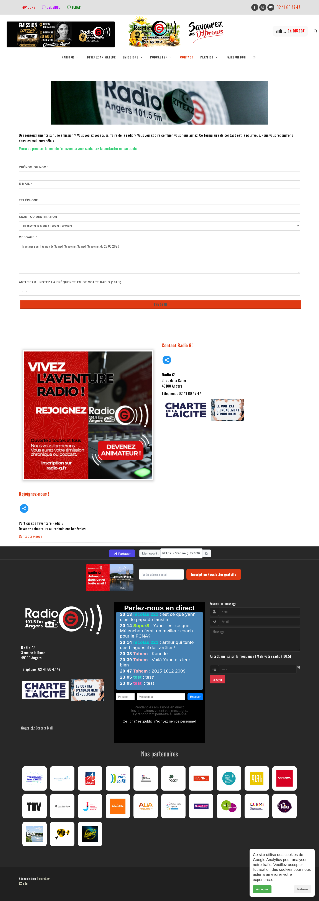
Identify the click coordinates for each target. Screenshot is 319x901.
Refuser (302, 889)
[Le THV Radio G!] (34, 806)
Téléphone (28, 200)
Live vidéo (53, 7)
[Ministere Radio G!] (145, 778)
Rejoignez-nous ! (34, 493)
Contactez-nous (30, 536)
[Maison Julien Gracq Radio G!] (62, 806)
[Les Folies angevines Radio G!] (284, 806)
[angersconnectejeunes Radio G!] (90, 806)
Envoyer (217, 679)
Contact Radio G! (177, 345)
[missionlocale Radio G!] (173, 806)
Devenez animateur (101, 57)
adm (25, 883)
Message (28, 237)
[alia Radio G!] (145, 806)
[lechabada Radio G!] (284, 778)
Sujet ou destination (38, 216)
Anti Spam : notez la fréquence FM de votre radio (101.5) (70, 282)
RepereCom (43, 878)
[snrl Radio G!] (201, 778)
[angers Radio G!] (90, 778)
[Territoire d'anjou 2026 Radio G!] (34, 778)
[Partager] (24, 508)
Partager (122, 553)
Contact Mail (44, 728)
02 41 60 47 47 (288, 7)
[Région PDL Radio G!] (117, 778)
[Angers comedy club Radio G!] (90, 834)
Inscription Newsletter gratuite (213, 574)
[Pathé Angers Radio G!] (62, 834)
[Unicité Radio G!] (117, 806)
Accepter (262, 889)
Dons (31, 7)
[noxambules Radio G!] (201, 806)
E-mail (25, 183)
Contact (186, 57)
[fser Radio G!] (173, 778)
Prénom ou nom (34, 167)
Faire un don (236, 57)
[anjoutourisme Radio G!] (228, 806)
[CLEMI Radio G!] (256, 806)
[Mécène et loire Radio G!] (62, 778)
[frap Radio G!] (228, 778)
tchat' (76, 7)
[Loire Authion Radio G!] (34, 834)
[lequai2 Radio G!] (256, 778)
